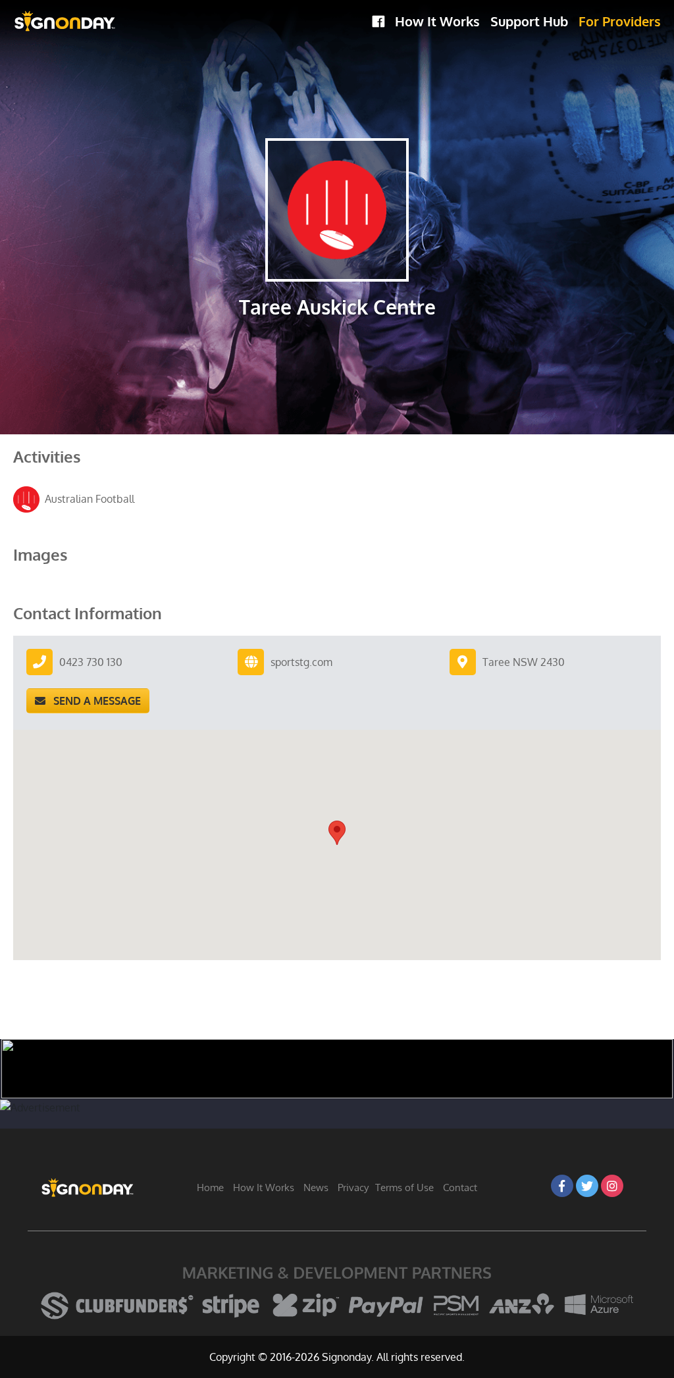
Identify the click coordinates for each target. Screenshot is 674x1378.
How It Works (437, 21)
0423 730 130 (90, 662)
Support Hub (529, 21)
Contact (460, 1187)
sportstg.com (301, 662)
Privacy (353, 1187)
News (315, 1187)
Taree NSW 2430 (523, 662)
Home (210, 1187)
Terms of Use (404, 1187)
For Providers (620, 21)
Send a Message (93, 700)
